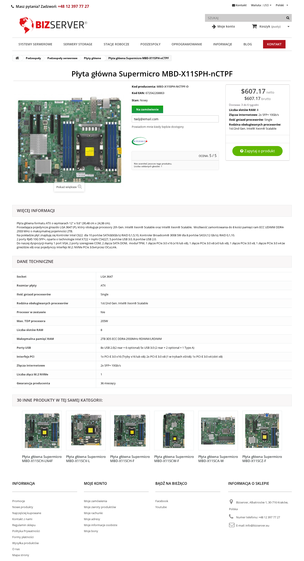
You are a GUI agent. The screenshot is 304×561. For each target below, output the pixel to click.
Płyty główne (92, 58)
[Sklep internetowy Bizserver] (53, 36)
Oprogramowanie (187, 44)
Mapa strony (20, 555)
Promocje (18, 501)
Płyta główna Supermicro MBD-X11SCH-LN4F (42, 458)
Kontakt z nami (22, 519)
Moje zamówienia (95, 501)
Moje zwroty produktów (100, 507)
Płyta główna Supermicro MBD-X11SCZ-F (262, 458)
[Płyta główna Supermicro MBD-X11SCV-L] (86, 430)
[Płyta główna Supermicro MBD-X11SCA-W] (218, 430)
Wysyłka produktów (25, 543)
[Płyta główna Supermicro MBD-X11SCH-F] (130, 430)
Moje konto (226, 26)
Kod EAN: (138, 93)
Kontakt (241, 5)
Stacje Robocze (116, 44)
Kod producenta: (144, 86)
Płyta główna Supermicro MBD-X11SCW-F (174, 458)
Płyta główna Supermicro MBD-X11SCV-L (86, 458)
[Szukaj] (288, 18)
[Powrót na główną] (17, 58)
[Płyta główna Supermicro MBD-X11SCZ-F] (262, 430)
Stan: (135, 100)
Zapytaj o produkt (259, 150)
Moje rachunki (93, 513)
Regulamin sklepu (24, 525)
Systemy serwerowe (35, 44)
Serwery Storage (77, 44)
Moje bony (91, 531)
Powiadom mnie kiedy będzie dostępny (158, 127)
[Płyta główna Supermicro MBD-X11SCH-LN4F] (42, 430)
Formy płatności (23, 537)
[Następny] (277, 433)
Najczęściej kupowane (26, 513)
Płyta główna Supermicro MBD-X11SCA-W (218, 458)
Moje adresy (92, 519)
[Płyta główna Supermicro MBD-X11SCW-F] (174, 430)
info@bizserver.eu (257, 525)
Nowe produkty (22, 507)
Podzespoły (150, 44)
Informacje (222, 44)
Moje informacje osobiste (100, 525)
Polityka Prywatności (26, 531)
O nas (16, 549)
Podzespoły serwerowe (62, 58)
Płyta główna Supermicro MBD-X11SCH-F (130, 458)
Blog (247, 44)
